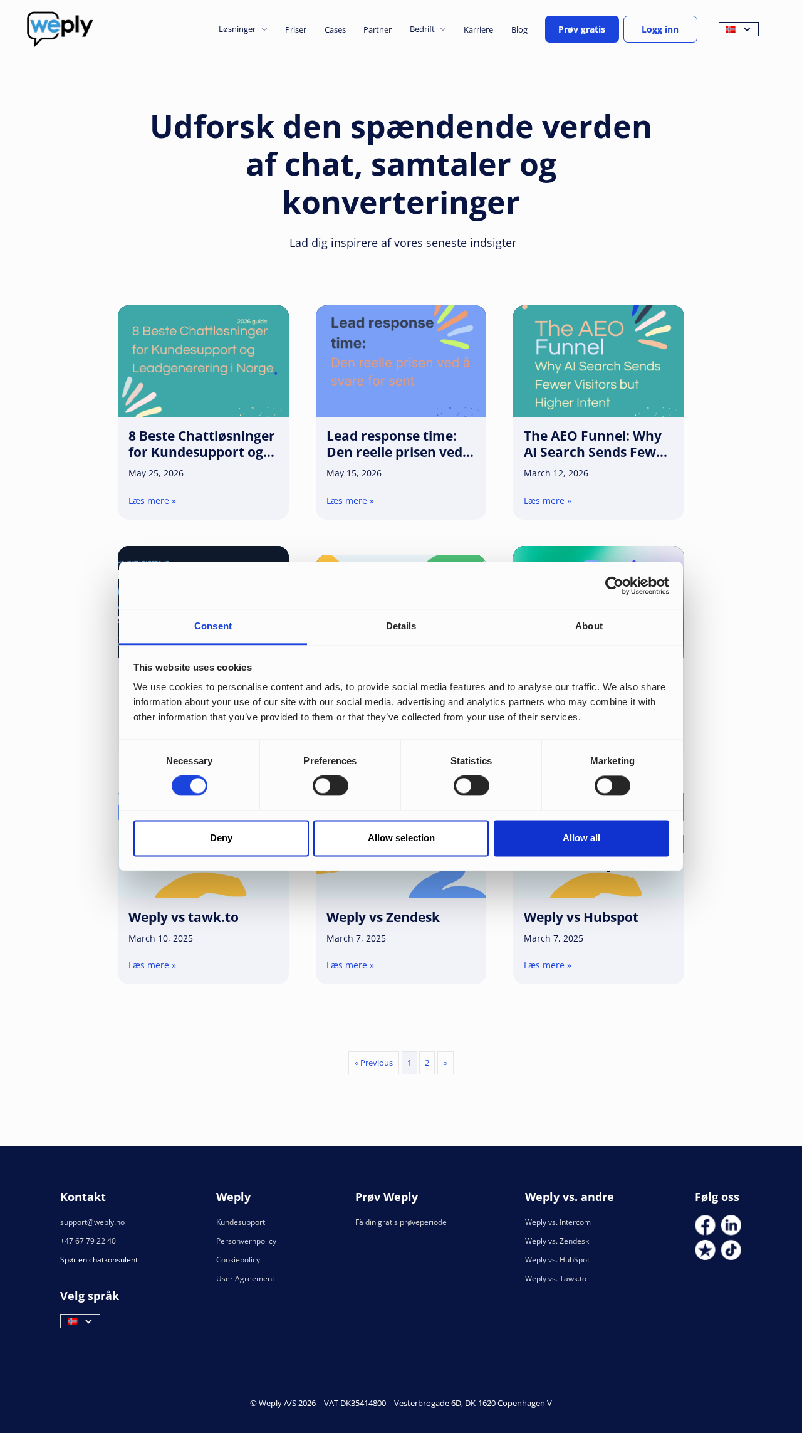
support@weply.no (92, 1222)
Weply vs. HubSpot (557, 1259)
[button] (243, 29)
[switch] (330, 786)
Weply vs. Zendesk (557, 1241)
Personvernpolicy (246, 1241)
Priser (295, 29)
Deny (221, 837)
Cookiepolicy (238, 1259)
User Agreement (245, 1278)
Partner (377, 29)
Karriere (478, 29)
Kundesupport (240, 1222)
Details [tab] (401, 626)
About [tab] (589, 626)
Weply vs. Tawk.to (555, 1278)
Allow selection (401, 837)
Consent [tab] (213, 626)
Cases (335, 29)
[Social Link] (705, 1225)
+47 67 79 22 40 (88, 1241)
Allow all (581, 837)
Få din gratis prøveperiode (401, 1222)
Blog (519, 29)
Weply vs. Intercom (558, 1222)
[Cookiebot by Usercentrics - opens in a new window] (614, 585)
